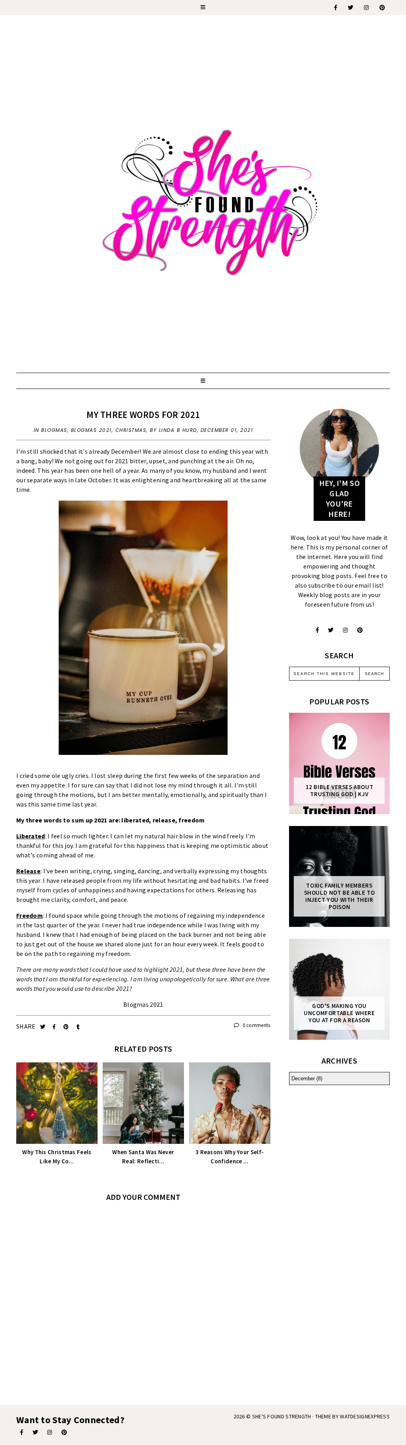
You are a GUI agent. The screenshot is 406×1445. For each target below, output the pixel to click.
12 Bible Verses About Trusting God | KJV (339, 790)
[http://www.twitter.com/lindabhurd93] (330, 630)
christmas (131, 430)
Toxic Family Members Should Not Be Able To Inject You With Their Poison (339, 896)
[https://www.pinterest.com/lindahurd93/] (64, 1432)
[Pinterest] (382, 8)
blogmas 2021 (91, 430)
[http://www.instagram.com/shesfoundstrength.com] (49, 1432)
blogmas (54, 430)
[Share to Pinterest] (66, 1026)
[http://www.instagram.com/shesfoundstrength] (345, 630)
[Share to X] (43, 1026)
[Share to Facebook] (55, 1026)
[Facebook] (336, 8)
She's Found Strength (281, 1416)
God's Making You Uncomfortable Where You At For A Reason (339, 1013)
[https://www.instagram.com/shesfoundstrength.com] (367, 8)
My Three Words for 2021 (143, 414)
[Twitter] (351, 8)
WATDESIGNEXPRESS (365, 1416)
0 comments (255, 1025)
